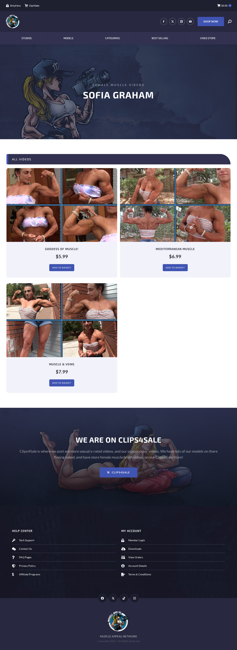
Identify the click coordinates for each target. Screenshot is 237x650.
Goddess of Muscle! (62, 249)
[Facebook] (102, 598)
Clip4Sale (34, 5)
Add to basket (61, 267)
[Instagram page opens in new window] (181, 21)
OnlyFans (15, 5)
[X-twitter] (113, 598)
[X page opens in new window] (172, 21)
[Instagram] (134, 598)
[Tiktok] (123, 598)
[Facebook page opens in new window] (163, 21)
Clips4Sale (121, 472)
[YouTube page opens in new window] (190, 21)
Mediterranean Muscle (175, 249)
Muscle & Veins (61, 364)
